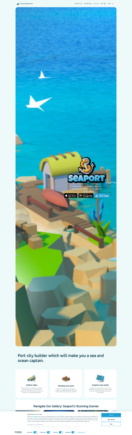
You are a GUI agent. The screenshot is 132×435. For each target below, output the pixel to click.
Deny (111, 424)
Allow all (111, 415)
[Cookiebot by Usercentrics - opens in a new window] (18, 432)
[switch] (49, 432)
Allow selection (111, 419)
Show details (81, 432)
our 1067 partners (35, 416)
